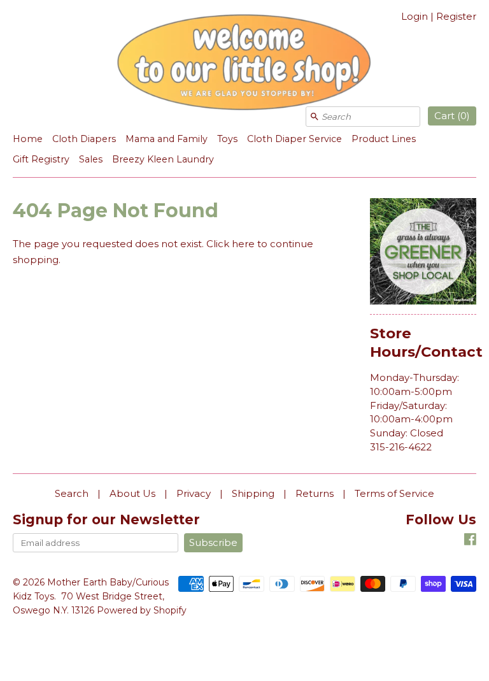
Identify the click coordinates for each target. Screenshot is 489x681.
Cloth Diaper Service (294, 139)
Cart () (452, 116)
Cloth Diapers (84, 139)
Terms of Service (394, 493)
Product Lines (383, 139)
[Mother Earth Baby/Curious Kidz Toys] (244, 64)
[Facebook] (470, 541)
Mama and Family (166, 139)
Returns (314, 493)
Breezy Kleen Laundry (163, 159)
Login (414, 16)
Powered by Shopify (142, 610)
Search (72, 493)
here (243, 244)
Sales (91, 159)
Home (28, 139)
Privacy (193, 493)
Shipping (253, 493)
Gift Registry (41, 159)
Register (456, 16)
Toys (227, 139)
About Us (132, 493)
